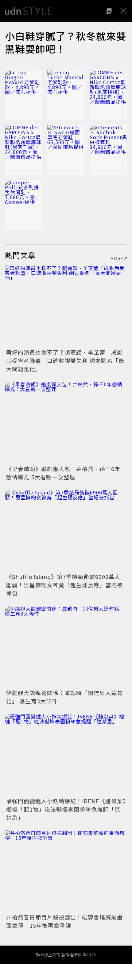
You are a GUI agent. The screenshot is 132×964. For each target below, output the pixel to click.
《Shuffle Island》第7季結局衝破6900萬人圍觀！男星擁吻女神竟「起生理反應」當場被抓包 (64, 584)
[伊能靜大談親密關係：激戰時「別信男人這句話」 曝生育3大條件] (66, 646)
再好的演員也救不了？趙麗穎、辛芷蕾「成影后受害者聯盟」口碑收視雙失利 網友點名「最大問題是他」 (65, 360)
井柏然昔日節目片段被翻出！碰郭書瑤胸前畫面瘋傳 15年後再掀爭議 (64, 921)
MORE (117, 258)
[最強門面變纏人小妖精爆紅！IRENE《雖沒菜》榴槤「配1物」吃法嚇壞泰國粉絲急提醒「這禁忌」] (66, 754)
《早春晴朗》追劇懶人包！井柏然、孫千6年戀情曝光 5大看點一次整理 (63, 473)
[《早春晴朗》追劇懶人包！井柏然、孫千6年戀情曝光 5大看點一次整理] (66, 422)
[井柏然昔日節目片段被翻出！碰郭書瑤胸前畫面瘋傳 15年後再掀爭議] (66, 871)
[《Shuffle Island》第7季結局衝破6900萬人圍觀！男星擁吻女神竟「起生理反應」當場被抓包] (66, 530)
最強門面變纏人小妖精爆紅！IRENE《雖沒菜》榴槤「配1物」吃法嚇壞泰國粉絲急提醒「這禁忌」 (66, 809)
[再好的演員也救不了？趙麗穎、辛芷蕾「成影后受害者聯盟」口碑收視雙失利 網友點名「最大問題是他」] (66, 306)
